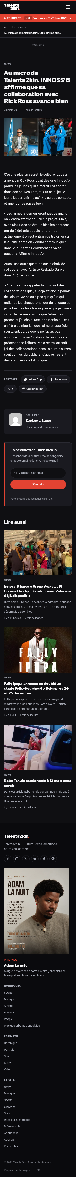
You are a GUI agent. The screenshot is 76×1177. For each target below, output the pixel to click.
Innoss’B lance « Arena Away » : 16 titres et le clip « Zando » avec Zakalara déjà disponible (37, 591)
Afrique (8, 1006)
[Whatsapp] (53, 858)
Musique (9, 999)
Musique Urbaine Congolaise (22, 1025)
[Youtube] (35, 858)
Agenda (9, 1139)
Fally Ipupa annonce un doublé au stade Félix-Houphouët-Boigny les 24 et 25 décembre (36, 688)
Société (8, 1113)
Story (7, 1063)
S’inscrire (38, 484)
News (20, 27)
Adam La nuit (15, 965)
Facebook (61, 379)
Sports (8, 992)
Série (7, 1056)
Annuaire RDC (12, 1133)
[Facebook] (7, 858)
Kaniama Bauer (38, 420)
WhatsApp (35, 379)
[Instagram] (16, 858)
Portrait (9, 1050)
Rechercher (11, 1146)
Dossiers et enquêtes (17, 1120)
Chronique (10, 1043)
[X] (26, 858)
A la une (9, 1012)
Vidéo (7, 1069)
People (8, 1019)
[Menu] (68, 7)
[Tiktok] (44, 858)
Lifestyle (9, 1106)
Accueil (8, 27)
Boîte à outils (12, 1126)
